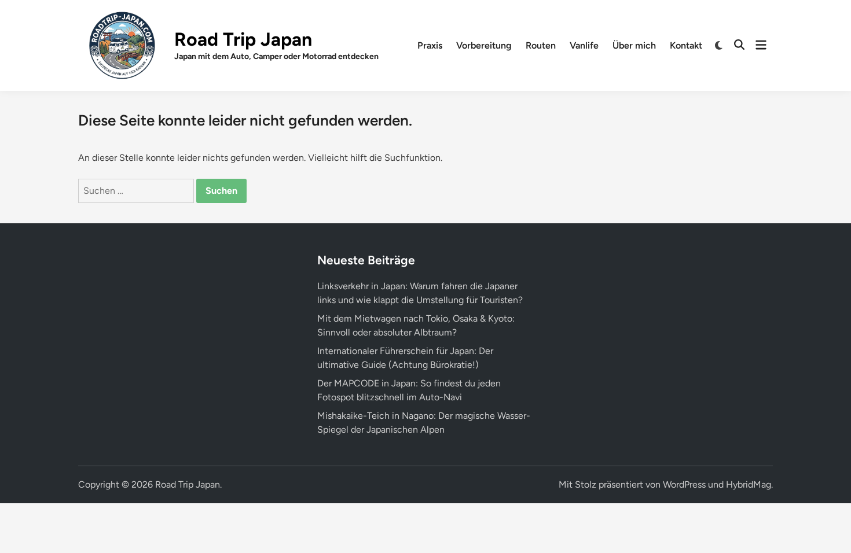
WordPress (684, 484)
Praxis (429, 45)
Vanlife (584, 45)
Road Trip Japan (243, 39)
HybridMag (748, 484)
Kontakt (686, 45)
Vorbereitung (484, 45)
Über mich (634, 45)
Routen (541, 45)
